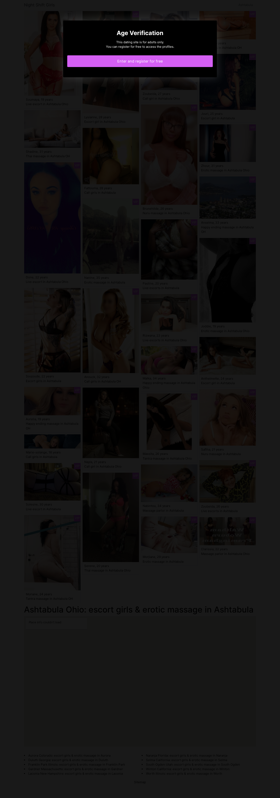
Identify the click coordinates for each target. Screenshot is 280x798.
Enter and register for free (140, 61)
